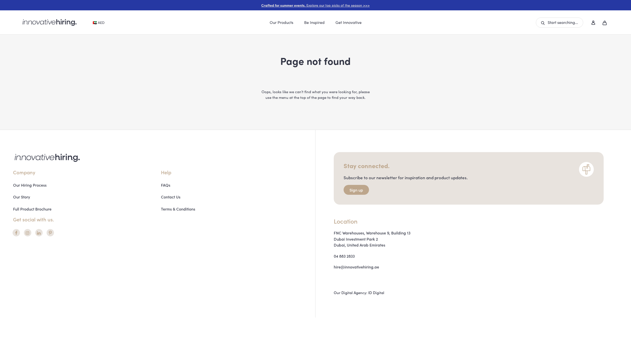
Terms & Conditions (178, 209)
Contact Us (170, 196)
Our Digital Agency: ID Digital (359, 292)
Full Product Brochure (32, 209)
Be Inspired (314, 22)
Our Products (281, 22)
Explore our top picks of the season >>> (315, 5)
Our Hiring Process (30, 185)
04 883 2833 (344, 256)
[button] (559, 23)
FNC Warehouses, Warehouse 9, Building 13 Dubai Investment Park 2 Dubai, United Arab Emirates (372, 239)
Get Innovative (348, 22)
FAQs (165, 185)
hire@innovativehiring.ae (356, 266)
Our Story (21, 196)
